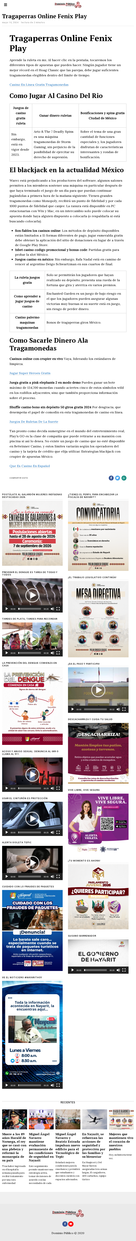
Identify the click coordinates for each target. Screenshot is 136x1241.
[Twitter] (117, 478)
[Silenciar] (52, 609)
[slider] (29, 609)
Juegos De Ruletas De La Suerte (34, 422)
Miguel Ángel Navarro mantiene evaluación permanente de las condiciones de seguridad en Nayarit (41, 1147)
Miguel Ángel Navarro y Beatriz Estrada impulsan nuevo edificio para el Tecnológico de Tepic (67, 1145)
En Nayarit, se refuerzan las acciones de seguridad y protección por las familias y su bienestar (93, 1145)
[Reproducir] (6, 609)
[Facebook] (111, 478)
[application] (32, 595)
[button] (32, 595)
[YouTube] (70, 1224)
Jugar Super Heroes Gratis (30, 373)
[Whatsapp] (123, 478)
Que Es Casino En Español (30, 466)
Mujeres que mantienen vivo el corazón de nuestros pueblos (121, 1141)
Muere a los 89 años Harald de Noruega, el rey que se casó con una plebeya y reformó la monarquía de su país (14, 1147)
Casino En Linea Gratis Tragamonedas (39, 85)
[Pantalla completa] (58, 609)
